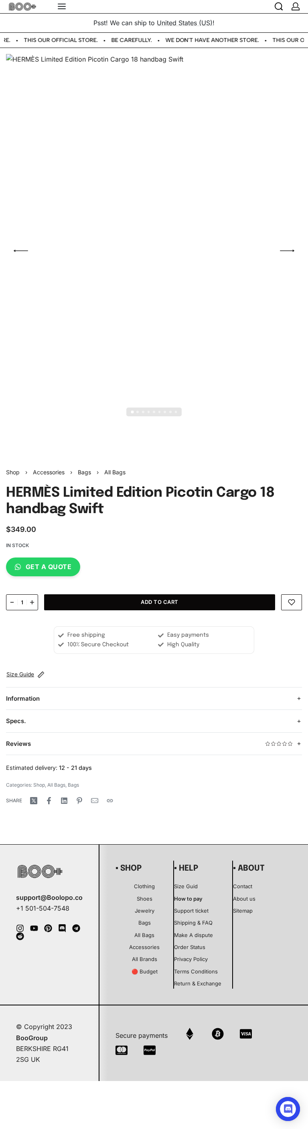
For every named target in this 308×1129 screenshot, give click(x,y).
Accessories (49, 472)
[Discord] (62, 928)
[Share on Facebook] (49, 800)
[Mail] (94, 800)
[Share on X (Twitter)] (33, 800)
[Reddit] (20, 936)
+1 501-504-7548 (42, 908)
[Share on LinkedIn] (64, 800)
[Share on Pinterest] (79, 800)
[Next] (287, 251)
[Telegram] (76, 928)
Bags (84, 472)
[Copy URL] (109, 800)
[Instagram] (20, 928)
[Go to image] (132, 411)
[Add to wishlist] (291, 602)
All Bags (115, 472)
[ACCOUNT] (295, 6)
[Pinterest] (48, 928)
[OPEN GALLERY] (154, 251)
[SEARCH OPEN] (278, 6)
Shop (13, 472)
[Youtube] (34, 928)
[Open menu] (61, 6)
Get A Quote (49, 567)
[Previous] (20, 251)
